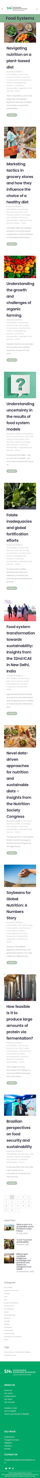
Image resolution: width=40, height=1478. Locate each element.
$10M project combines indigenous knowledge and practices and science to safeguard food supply (23, 1261)
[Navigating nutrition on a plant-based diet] (20, 32)
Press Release (19, 1352)
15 (6, 1210)
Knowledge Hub (19, 82)
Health (9, 82)
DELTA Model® (10, 1411)
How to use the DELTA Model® (16, 1414)
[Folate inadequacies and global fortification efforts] (20, 496)
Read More (11, 115)
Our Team (8, 1393)
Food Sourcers (13, 80)
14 (29, 1206)
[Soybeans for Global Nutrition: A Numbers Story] (20, 876)
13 (23, 1206)
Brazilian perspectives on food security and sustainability (19, 1134)
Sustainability (12, 88)
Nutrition (10, 85)
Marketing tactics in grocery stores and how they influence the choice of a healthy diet (20, 183)
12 (17, 1206)
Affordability (12, 74)
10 (6, 1206)
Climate (17, 77)
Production (19, 85)
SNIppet (27, 1352)
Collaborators (10, 1396)
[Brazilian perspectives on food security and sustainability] (20, 1105)
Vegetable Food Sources (17, 939)
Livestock (24, 1056)
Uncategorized (9, 1333)
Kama (6, 1352)
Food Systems (25, 80)
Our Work (8, 1399)
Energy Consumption (15, 439)
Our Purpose (9, 1402)
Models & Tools (10, 1408)
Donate (7, 1449)
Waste (17, 223)
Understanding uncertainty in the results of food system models (20, 416)
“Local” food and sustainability (24, 1240)
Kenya (11, 1352)
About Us (8, 1390)
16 (12, 1210)
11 (11, 1206)
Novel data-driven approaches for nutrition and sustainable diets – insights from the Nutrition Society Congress (19, 784)
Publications (9, 1437)
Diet (28, 77)
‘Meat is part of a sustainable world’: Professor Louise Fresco (25, 1227)
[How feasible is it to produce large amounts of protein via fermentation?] (20, 987)
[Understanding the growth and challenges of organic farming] (20, 267)
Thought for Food (10, 1355)
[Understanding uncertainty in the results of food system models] (20, 385)
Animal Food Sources (15, 436)
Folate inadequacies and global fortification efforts (19, 527)
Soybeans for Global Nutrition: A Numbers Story (19, 905)
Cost (23, 77)
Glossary (8, 1446)
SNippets (8, 1443)
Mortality (7, 1321)
